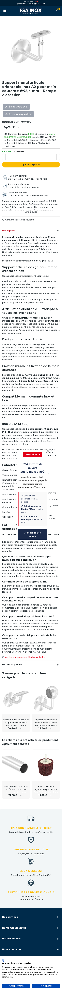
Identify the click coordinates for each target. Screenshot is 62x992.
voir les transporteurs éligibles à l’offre (25, 657)
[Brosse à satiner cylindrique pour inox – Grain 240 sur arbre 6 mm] (46, 765)
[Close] (48, 451)
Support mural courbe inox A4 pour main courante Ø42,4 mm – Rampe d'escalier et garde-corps (16, 724)
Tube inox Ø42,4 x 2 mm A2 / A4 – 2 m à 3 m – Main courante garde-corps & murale (16, 790)
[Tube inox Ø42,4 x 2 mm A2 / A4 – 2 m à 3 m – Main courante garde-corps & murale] (16, 765)
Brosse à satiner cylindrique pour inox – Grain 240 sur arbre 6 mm (46, 789)
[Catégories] (5, 10)
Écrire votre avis (17, 106)
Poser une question (20, 114)
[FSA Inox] (31, 10)
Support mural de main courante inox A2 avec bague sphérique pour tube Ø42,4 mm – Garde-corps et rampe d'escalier (46, 725)
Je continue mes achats (32, 534)
